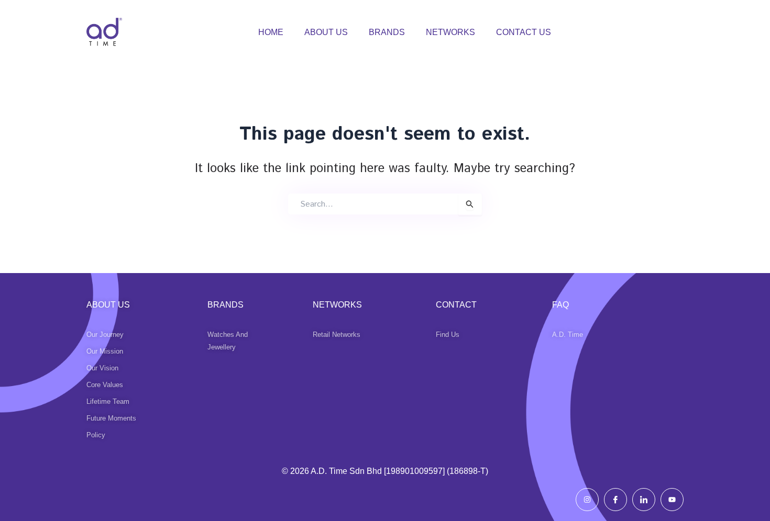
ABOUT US (326, 32)
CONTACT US (523, 32)
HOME (270, 32)
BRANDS (387, 32)
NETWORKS (450, 32)
